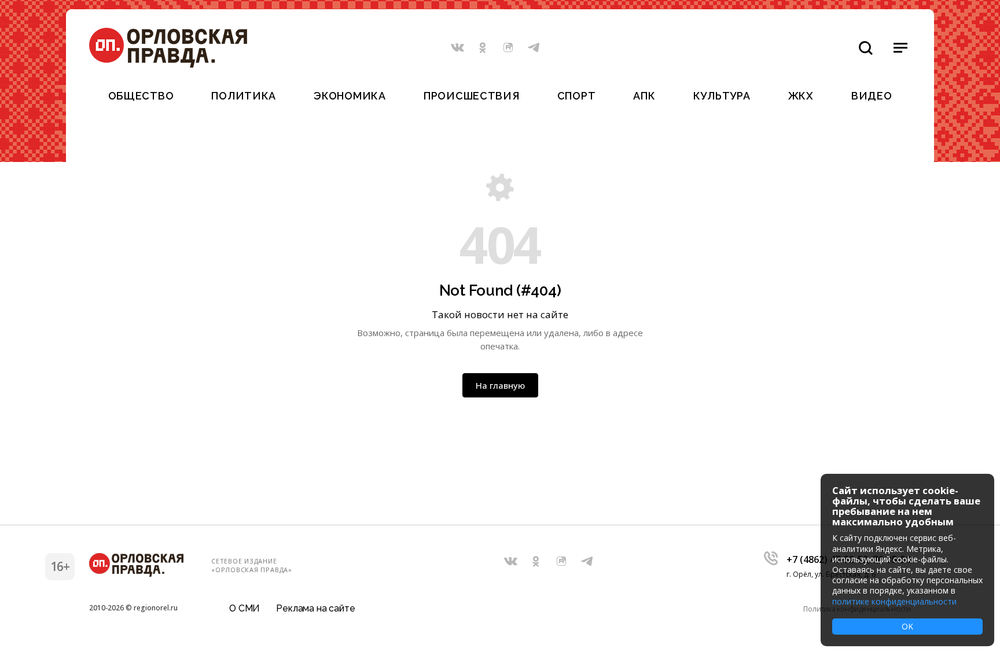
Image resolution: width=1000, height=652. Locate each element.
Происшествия (472, 96)
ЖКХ (801, 96)
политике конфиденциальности (894, 601)
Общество (141, 96)
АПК (644, 96)
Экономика (349, 96)
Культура (722, 96)
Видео (871, 96)
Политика (243, 96)
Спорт (576, 96)
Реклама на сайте (315, 608)
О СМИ (244, 608)
